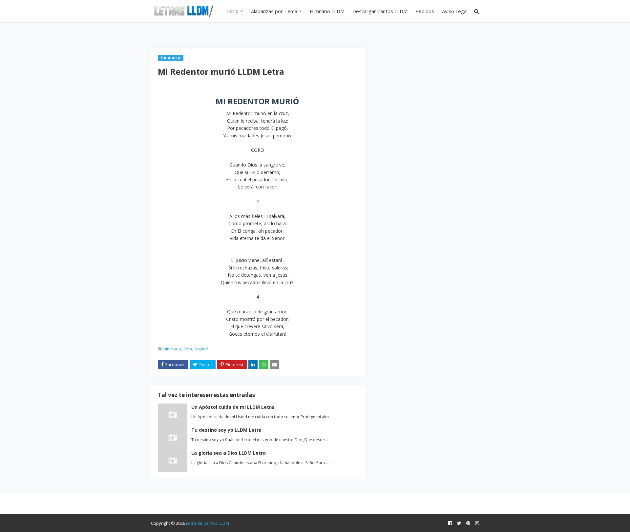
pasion (201, 349)
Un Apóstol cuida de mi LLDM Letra (232, 407)
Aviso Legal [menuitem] (455, 11)
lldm (188, 349)
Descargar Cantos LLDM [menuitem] (380, 11)
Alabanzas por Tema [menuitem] (274, 11)
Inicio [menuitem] (233, 11)
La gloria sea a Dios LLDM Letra (228, 453)
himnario (172, 349)
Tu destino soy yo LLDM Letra (226, 430)
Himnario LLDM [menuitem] (327, 11)
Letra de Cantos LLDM (207, 523)
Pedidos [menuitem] (424, 11)
